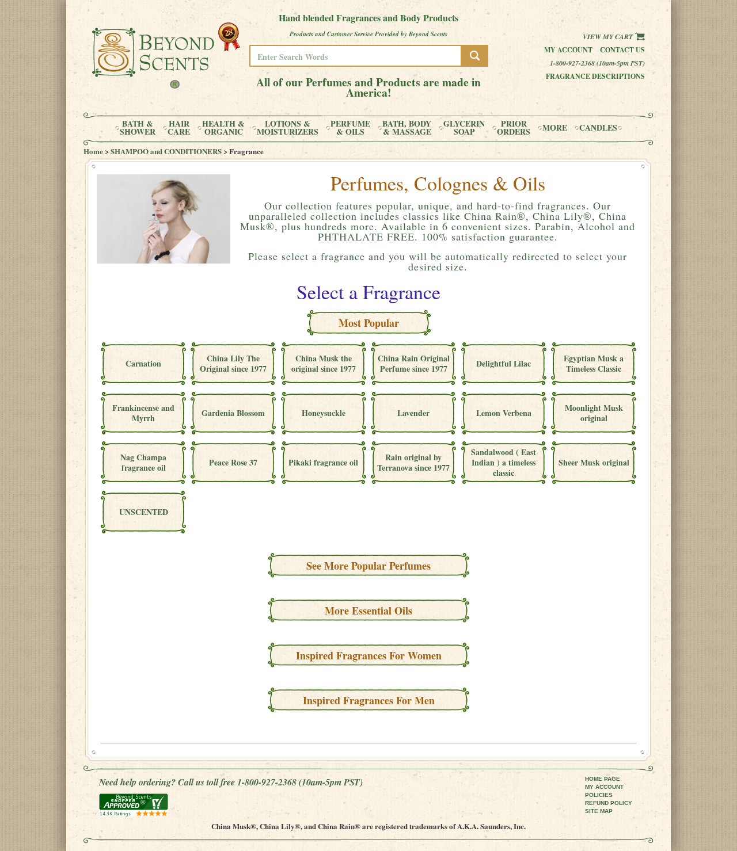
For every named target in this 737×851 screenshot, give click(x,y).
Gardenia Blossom (233, 413)
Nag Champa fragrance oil (143, 462)
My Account (568, 50)
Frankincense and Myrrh (143, 413)
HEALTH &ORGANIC (223, 128)
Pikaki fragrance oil (323, 462)
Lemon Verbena (503, 413)
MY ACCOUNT (604, 787)
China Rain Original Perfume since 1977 (414, 363)
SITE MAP (599, 811)
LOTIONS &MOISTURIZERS (287, 128)
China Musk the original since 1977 (323, 363)
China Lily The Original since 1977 (233, 363)
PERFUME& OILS (350, 128)
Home (93, 151)
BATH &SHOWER (137, 128)
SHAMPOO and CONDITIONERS (166, 151)
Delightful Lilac (503, 363)
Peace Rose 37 (233, 462)
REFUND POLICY (608, 803)
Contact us (622, 50)
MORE (554, 128)
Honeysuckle (323, 413)
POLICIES (599, 795)
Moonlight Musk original (594, 413)
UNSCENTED (143, 512)
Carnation (143, 363)
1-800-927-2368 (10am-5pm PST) (597, 63)
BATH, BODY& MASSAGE (406, 128)
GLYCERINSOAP (464, 128)
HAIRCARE (179, 128)
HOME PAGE (602, 779)
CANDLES (598, 128)
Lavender (413, 413)
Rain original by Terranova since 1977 (413, 462)
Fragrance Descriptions (595, 76)
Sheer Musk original (594, 462)
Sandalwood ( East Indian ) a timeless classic (503, 462)
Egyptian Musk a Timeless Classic (594, 363)
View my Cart (609, 36)
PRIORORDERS (513, 128)
